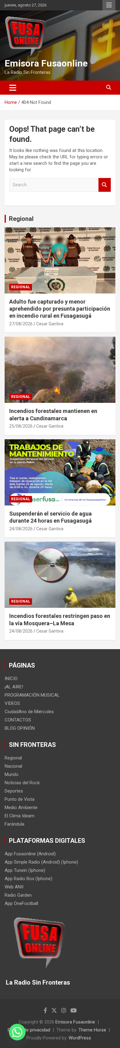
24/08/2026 (21, 528)
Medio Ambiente (21, 807)
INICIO (11, 678)
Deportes (14, 791)
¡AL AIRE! (14, 687)
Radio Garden (18, 895)
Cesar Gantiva (49, 323)
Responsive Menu (108, 5)
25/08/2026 (21, 426)
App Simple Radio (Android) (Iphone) (41, 862)
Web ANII (14, 887)
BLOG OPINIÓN (20, 728)
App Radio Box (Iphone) (28, 878)
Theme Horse (92, 1030)
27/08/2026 (21, 323)
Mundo (11, 774)
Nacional (13, 766)
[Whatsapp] (17, 1032)
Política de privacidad (29, 1030)
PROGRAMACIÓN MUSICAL (32, 695)
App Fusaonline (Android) (30, 854)
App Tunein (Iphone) (25, 870)
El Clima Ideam (19, 816)
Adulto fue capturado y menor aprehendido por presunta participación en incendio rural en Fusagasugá (59, 308)
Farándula (14, 824)
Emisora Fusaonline (46, 63)
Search (104, 185)
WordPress (80, 1038)
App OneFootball (21, 903)
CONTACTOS (18, 720)
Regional (21, 218)
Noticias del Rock (22, 782)
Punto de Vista (19, 799)
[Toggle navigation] (13, 88)
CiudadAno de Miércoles (29, 711)
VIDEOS (12, 703)
